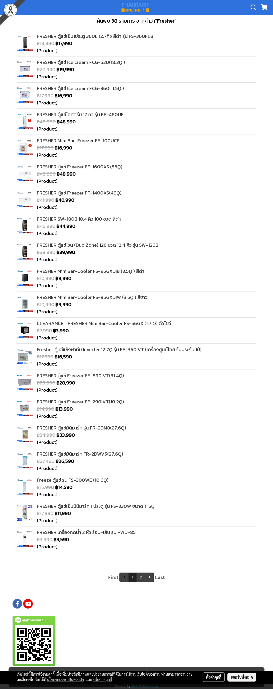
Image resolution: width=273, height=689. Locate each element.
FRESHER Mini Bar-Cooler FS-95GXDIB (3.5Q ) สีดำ (90, 271)
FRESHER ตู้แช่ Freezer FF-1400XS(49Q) (79, 192)
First (113, 577)
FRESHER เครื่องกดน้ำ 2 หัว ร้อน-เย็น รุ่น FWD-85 (86, 532)
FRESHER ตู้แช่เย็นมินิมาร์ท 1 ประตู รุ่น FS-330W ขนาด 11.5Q (96, 506)
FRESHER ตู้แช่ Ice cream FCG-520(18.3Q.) (81, 62)
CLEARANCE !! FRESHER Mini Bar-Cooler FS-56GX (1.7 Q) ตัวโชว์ (104, 323)
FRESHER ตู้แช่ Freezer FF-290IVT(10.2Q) (80, 401)
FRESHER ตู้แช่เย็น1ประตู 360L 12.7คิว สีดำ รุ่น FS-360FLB (95, 36)
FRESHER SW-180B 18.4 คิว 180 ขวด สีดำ (79, 218)
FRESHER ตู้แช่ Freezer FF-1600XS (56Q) (79, 166)
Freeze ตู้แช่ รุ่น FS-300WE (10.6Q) (73, 480)
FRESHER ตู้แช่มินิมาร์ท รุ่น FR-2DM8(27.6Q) (81, 427)
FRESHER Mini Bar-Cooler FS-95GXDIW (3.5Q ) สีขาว (92, 297)
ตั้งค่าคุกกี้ (213, 677)
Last (160, 577)
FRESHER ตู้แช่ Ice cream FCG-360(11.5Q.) (80, 88)
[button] (251, 7)
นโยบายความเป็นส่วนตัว (65, 679)
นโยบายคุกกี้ (102, 679)
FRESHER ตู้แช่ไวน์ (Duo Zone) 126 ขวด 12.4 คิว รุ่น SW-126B (97, 245)
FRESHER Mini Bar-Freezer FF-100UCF (78, 140)
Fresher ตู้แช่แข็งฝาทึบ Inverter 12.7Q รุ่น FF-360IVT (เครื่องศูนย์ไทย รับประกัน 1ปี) (119, 349)
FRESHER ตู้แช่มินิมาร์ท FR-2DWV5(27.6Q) (80, 453)
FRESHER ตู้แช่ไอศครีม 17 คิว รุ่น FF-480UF (80, 114)
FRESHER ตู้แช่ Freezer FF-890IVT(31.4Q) (80, 375)
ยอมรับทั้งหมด (242, 677)
